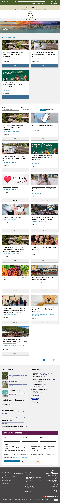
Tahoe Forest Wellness (10, 450)
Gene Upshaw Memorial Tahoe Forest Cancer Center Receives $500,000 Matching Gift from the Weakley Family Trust (15, 341)
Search (43, 109)
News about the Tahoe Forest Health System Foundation (14, 417)
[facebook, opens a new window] (32, 402)
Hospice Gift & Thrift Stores (9, 447)
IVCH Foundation (21, 447)
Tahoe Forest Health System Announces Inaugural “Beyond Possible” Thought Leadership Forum (13, 84)
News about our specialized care (9, 427)
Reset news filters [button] (50, 109)
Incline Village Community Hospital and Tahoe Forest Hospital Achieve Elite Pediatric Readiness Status (44, 309)
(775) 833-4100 (52, 379)
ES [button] (57, 1)
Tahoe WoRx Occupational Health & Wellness (49, 447)
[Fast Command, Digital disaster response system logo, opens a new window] (49, 496)
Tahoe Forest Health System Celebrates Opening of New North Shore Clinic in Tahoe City (43, 54)
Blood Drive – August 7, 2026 (10, 187)
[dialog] (30, 500)
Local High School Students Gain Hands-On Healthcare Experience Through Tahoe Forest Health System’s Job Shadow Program (14, 310)
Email (5, 437)
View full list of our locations (39, 386)
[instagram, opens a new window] (35, 402)
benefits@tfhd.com (28, 491)
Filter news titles (25, 107)
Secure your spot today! (41, 9)
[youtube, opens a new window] (37, 402)
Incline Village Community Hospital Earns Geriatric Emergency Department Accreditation (13, 54)
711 (41, 381)
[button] (5, 1)
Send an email (36, 395)
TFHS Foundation (34, 450)
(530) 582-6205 (48, 373)
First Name (24, 437)
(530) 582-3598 (45, 374)
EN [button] (55, 1)
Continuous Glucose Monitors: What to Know (44, 125)
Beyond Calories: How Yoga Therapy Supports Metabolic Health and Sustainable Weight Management (44, 188)
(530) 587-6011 (44, 376)
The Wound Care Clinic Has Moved (12, 217)
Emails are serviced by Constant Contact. (20, 457)
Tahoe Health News (22, 450)
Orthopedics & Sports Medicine (35, 447)
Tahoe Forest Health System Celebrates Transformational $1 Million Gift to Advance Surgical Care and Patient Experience (14, 249)
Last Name (42, 437)
